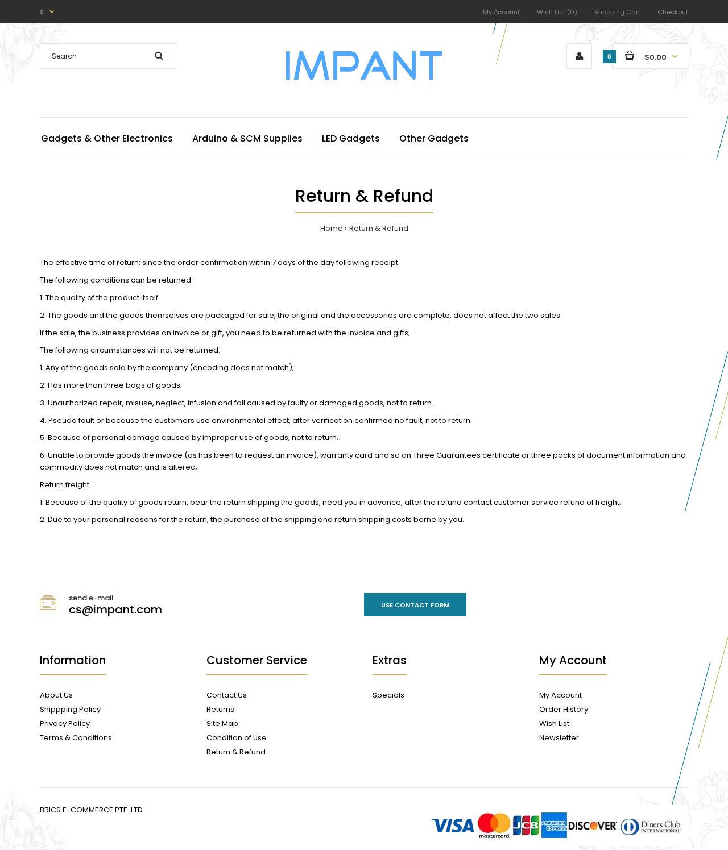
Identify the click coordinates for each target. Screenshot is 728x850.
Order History (563, 709)
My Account (501, 11)
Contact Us (226, 695)
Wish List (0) (557, 11)
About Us (56, 695)
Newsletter (559, 737)
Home (331, 228)
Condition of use (236, 737)
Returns (220, 709)
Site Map (222, 723)
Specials (388, 695)
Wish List (554, 723)
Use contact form (415, 604)
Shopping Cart (617, 11)
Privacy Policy (65, 723)
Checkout (672, 11)
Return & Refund (378, 228)
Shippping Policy (70, 709)
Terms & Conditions (76, 737)
